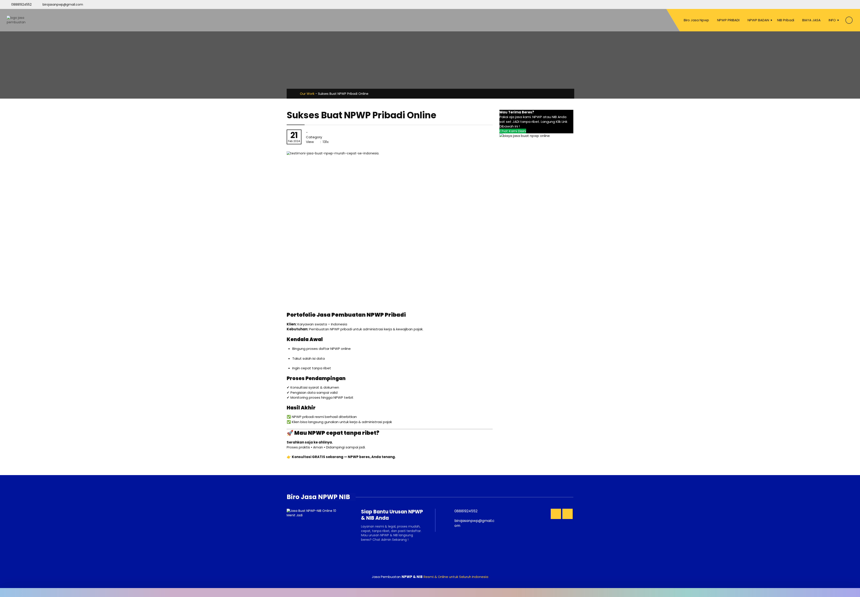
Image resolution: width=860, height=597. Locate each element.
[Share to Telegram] (561, 94)
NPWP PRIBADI (728, 20)
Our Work (307, 93)
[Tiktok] (850, 4)
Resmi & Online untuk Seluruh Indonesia (456, 576)
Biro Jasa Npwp (696, 20)
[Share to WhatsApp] (552, 94)
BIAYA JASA (811, 20)
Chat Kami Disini (512, 131)
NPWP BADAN (758, 20)
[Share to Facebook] (536, 94)
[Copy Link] (569, 94)
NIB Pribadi (785, 20)
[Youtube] (843, 4)
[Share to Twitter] (544, 94)
